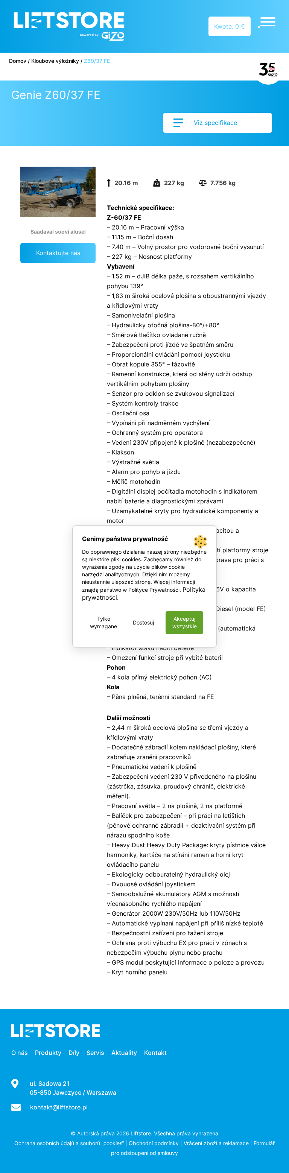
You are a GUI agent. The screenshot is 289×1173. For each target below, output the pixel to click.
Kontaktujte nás (58, 253)
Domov (17, 61)
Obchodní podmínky (154, 1143)
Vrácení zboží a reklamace (216, 1143)
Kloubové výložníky (55, 61)
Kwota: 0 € (229, 26)
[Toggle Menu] (267, 21)
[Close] (259, 27)
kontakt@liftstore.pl (59, 1107)
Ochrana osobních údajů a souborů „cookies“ (69, 1143)
